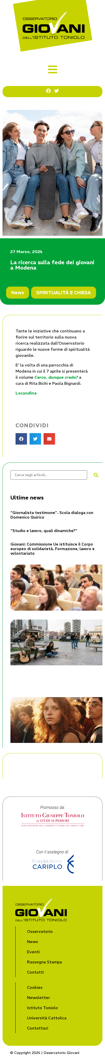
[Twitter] (56, 91)
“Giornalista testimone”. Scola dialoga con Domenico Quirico (51, 515)
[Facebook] (48, 91)
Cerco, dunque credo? (56, 377)
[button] (52, 69)
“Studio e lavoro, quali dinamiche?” (43, 530)
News (17, 293)
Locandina (26, 392)
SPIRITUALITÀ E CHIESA (63, 293)
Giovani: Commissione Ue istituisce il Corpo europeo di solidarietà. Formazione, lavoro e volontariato (52, 549)
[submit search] (96, 475)
